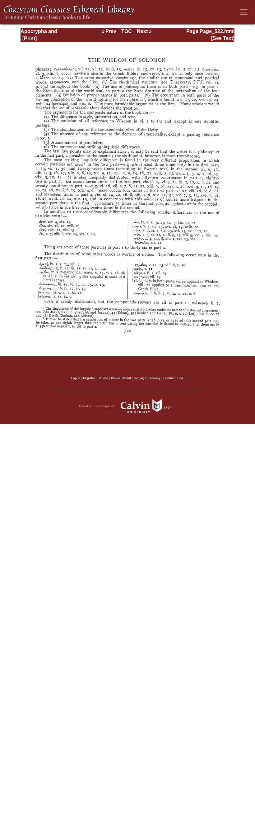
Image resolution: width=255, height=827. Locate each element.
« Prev (108, 31)
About (126, 378)
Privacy (155, 378)
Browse (103, 378)
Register (89, 378)
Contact (168, 378)
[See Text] (222, 38)
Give (180, 378)
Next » (144, 31)
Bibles (115, 378)
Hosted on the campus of (96, 405)
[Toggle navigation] (244, 12)
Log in (75, 378)
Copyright (140, 378)
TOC (126, 31)
